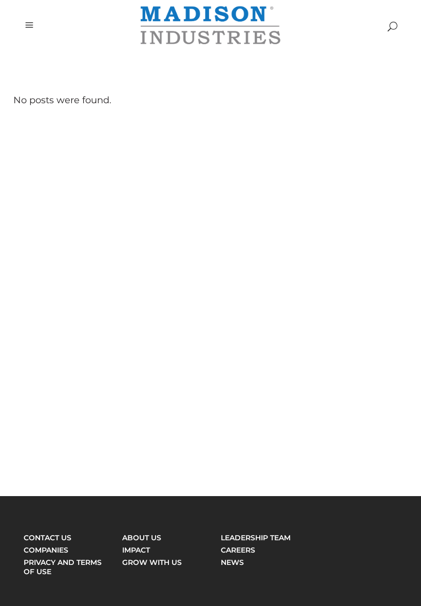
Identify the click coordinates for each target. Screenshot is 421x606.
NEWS (232, 562)
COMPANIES (46, 550)
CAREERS (238, 550)
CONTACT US (47, 537)
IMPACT (136, 550)
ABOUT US (141, 537)
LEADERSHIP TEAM (256, 537)
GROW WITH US (152, 562)
